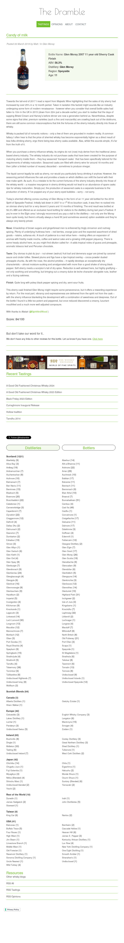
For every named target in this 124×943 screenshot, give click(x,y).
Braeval (65, 496)
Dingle (9, 742)
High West (11, 835)
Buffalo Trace (12, 828)
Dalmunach (11, 529)
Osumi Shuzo (68, 777)
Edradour (10, 540)
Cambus (66, 503)
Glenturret (66, 591)
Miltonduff (66, 630)
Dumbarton (11, 536)
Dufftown (66, 532)
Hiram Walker (12, 704)
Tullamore (66, 749)
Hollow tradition (14, 411)
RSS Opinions (13, 896)
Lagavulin (10, 612)
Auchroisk (66, 474)
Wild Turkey (11, 864)
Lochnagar (67, 620)
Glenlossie (67, 583)
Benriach (66, 485)
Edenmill (66, 536)
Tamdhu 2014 (13, 418)
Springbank (11, 652)
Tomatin (65, 667)
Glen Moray (49, 43)
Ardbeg (9, 467)
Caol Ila (65, 507)
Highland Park (68, 594)
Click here (98, 338)
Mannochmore (13, 630)
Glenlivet (10, 583)
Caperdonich (12, 510)
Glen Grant (67, 551)
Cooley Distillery (69, 738)
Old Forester (12, 850)
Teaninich (66, 663)
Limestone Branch (14, 843)
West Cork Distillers (71, 753)
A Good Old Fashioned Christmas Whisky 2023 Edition (34, 392)
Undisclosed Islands (71, 678)
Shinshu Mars (12, 781)
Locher (9, 721)
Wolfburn (10, 685)
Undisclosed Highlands (17, 678)
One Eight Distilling (71, 850)
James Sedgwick (14, 801)
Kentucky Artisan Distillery (74, 839)
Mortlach (10, 634)
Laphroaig (66, 612)
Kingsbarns (67, 605)
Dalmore (66, 525)
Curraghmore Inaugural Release (22, 405)
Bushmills (11, 738)
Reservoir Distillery (15, 854)
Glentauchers (12, 591)
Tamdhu (10, 663)
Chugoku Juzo (13, 766)
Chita (64, 763)
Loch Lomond (12, 620)
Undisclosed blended (16, 784)
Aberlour (66, 460)
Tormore (66, 670)
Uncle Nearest (13, 861)
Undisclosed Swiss (15, 729)
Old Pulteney (68, 638)
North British (68, 634)
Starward (10, 805)
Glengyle (10, 580)
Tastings (43, 24)
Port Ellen (66, 641)
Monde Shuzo (68, 773)
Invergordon (11, 601)
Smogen (66, 725)
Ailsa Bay (10, 463)
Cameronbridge (13, 507)
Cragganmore (12, 518)
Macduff (65, 627)
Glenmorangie (12, 587)
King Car (10, 815)
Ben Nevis (11, 485)
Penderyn (10, 725)
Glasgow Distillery (70, 543)
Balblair (65, 478)
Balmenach (11, 481)
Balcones (10, 824)
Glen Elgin (67, 547)
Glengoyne (67, 576)
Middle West (12, 846)
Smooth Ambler (69, 854)
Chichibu (10, 763)
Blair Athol (67, 492)
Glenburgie (11, 565)
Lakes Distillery (13, 718)
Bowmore (10, 496)
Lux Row (66, 843)
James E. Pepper (70, 835)
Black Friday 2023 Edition (19, 398)
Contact (80, 24)
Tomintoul (10, 670)
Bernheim (66, 824)
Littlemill (66, 616)
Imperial (10, 598)
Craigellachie (68, 518)
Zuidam (65, 729)
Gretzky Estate (69, 701)
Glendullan (67, 569)
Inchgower (67, 598)
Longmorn (11, 623)
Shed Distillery (69, 746)
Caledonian (11, 503)
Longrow (66, 623)
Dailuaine (66, 521)
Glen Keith (11, 554)
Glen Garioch (12, 551)
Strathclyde (11, 656)
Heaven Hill (67, 832)
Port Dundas (12, 641)
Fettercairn (67, 540)
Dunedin (10, 798)
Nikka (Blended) (13, 777)
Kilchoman (11, 605)
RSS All (10, 883)
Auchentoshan (13, 474)
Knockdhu (66, 609)
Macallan (10, 627)
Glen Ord (10, 558)
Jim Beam (11, 839)
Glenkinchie (67, 580)
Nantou (65, 815)
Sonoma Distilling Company (19, 857)
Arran (64, 471)
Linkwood (10, 616)
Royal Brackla (12, 645)
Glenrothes (67, 587)
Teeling (9, 749)
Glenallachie (67, 561)
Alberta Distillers (14, 701)
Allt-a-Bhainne (68, 463)
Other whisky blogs (16, 876)
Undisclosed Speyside (72, 681)
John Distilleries (69, 801)
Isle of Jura (67, 601)
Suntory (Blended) (70, 781)
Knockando (11, 609)
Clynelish (10, 514)
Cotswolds (11, 714)
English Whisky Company (74, 714)
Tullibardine (11, 674)
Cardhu (65, 510)
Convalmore (67, 514)
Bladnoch (10, 492)
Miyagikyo (11, 773)
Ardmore (66, 467)
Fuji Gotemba (13, 770)
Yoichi (9, 788)
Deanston (10, 532)
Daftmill (9, 521)
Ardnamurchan (13, 471)
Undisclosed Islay (14, 681)
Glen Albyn (11, 547)
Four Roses (11, 832)
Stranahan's (67, 857)
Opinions (57, 24)
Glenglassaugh (13, 576)
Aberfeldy (10, 460)
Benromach (67, 489)
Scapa (65, 645)
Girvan (9, 543)
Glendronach (12, 569)
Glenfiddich (67, 572)
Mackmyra (67, 721)
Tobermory (11, 667)
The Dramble (62, 11)
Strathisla (66, 656)
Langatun (66, 718)
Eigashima (67, 766)
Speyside (66, 649)
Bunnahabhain (68, 500)
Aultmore (10, 478)
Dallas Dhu (11, 525)
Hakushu (66, 770)
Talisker (65, 660)
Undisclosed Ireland (15, 753)
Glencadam (67, 565)
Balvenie (66, 481)
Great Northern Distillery (73, 742)
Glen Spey (11, 561)
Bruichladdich (12, 500)
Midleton (10, 746)
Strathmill (10, 660)
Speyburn (10, 649)
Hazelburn (11, 594)
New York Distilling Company (75, 846)
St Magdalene (68, 652)
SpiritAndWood (38, 311)
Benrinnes (11, 489)
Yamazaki (66, 784)
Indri (64, 798)
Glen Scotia (67, 558)
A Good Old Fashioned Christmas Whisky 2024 (30, 385)
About (69, 24)
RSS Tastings (13, 889)
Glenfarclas (11, 572)
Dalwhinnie (67, 529)
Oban (8, 638)
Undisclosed (67, 674)
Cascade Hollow (69, 828)
